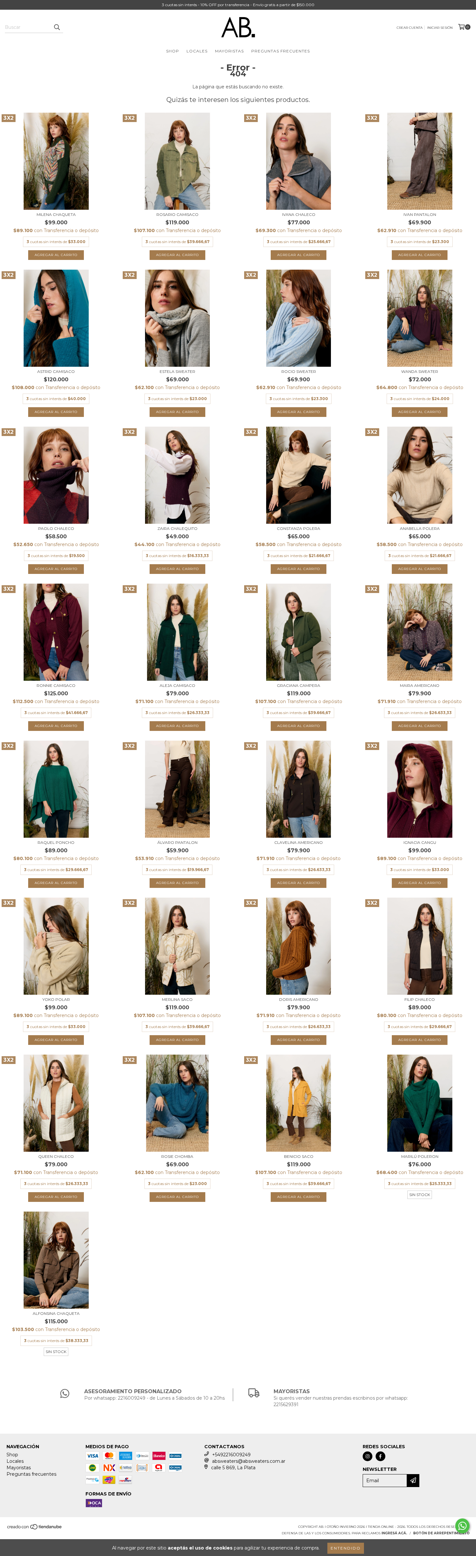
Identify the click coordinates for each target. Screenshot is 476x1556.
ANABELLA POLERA (420, 528)
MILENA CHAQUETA (56, 214)
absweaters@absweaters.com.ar (248, 1461)
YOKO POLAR (56, 999)
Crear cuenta (410, 28)
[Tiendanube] (34, 1529)
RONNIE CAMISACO (56, 685)
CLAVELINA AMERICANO (298, 842)
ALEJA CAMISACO (177, 685)
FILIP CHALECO (419, 999)
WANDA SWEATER (419, 371)
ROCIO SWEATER (298, 371)
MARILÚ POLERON (419, 1156)
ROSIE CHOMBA (177, 1156)
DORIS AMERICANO (298, 999)
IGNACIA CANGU (419, 842)
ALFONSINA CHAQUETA (56, 1313)
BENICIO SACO (298, 1156)
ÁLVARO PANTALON (177, 842)
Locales (197, 51)
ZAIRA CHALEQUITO (177, 528)
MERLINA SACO (177, 999)
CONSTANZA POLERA (298, 528)
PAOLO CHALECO (56, 528)
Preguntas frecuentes (280, 51)
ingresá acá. (394, 1533)
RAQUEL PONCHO (56, 842)
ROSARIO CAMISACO (177, 214)
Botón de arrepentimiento (441, 1533)
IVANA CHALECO (298, 214)
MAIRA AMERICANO (419, 685)
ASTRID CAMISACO (56, 371)
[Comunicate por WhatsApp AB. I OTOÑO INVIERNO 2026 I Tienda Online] (462, 1525)
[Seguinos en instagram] (367, 1456)
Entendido (346, 1548)
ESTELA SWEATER (177, 371)
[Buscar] (56, 27)
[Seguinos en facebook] (380, 1456)
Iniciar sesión (440, 28)
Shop (172, 51)
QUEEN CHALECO (56, 1156)
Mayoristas (229, 51)
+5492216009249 (231, 1455)
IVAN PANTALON (419, 214)
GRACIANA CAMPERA (298, 685)
